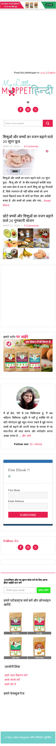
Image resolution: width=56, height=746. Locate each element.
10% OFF (43, 590)
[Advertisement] (28, 40)
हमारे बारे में (10, 684)
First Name (14, 490)
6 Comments (31, 146)
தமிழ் (43, 72)
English (51, 72)
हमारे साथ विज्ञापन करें (16, 675)
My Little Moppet (28, 88)
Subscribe (28, 515)
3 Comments (31, 225)
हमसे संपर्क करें (12, 679)
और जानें (26, 435)
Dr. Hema (36, 444)
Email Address (16, 501)
